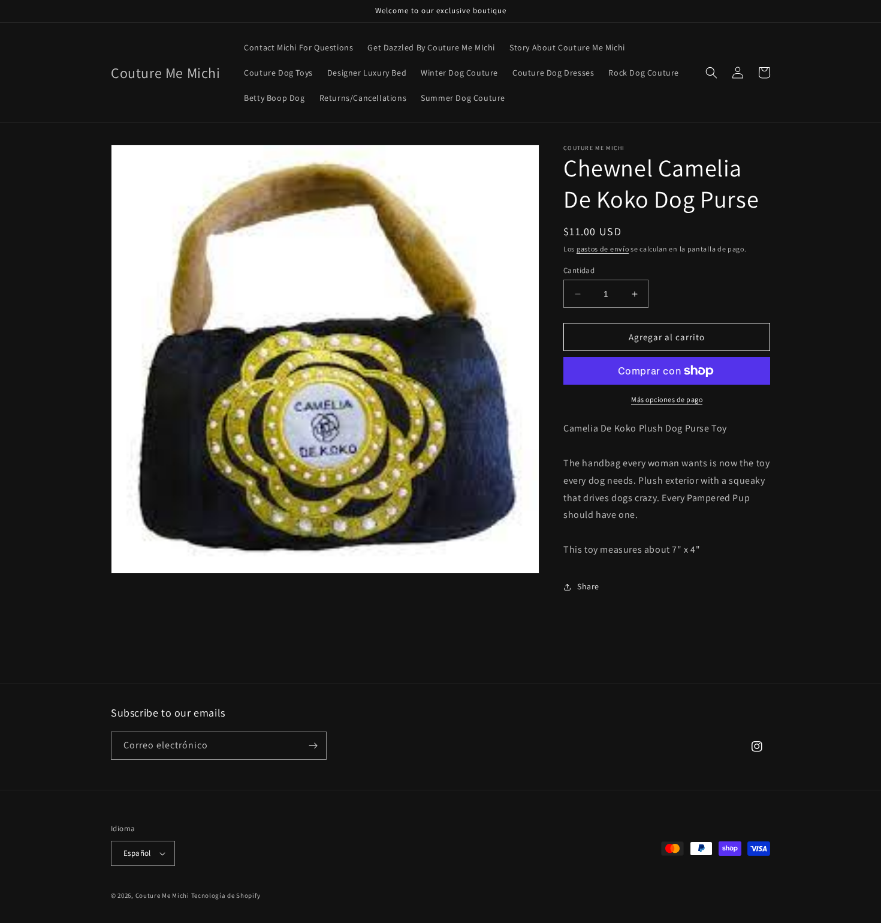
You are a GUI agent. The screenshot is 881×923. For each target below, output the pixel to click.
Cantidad (579, 270)
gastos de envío (603, 248)
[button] (711, 72)
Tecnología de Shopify (226, 895)
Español (137, 853)
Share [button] (588, 586)
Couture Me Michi (163, 895)
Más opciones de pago (666, 399)
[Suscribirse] (313, 746)
